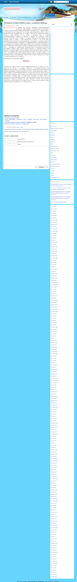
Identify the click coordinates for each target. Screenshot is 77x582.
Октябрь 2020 (54, 351)
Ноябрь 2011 (54, 547)
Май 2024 (53, 267)
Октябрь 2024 (54, 255)
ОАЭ (52, 153)
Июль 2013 (53, 505)
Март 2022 (53, 324)
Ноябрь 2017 (54, 429)
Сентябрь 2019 (54, 380)
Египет (45, 17)
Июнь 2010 (53, 570)
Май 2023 (53, 293)
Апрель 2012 (54, 539)
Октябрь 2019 (54, 378)
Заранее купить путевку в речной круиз (12, 129)
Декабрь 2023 (54, 278)
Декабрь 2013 (54, 494)
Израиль (51, 17)
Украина (53, 175)
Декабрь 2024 (54, 251)
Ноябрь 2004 (54, 576)
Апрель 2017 (54, 445)
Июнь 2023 (53, 291)
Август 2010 (54, 565)
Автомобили (13, 17)
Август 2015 (54, 465)
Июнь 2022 (53, 318)
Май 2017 (53, 443)
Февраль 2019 (54, 396)
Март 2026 (53, 217)
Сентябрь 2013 (54, 501)
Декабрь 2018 (54, 400)
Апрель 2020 (54, 365)
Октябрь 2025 (54, 229)
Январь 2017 (54, 452)
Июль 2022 (53, 316)
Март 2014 (53, 487)
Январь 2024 (54, 275)
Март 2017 (53, 447)
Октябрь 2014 (54, 476)
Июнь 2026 (53, 211)
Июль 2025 (53, 235)
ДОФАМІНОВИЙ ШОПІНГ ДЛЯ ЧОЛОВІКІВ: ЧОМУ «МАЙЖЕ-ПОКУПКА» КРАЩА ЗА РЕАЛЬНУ (61, 193)
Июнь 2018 (53, 414)
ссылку (22, 131)
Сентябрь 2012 (54, 527)
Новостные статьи (55, 150)
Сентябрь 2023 (54, 284)
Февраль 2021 (54, 342)
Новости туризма (55, 148)
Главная (5, 1)
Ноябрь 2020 (54, 349)
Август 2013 (54, 503)
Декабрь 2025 (54, 224)
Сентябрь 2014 (54, 478)
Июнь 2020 (53, 360)
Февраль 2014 (54, 489)
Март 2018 (53, 420)
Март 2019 (53, 394)
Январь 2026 (54, 222)
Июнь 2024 (53, 264)
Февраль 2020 (54, 369)
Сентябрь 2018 (54, 407)
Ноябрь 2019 (54, 376)
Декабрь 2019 (54, 374)
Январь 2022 (54, 329)
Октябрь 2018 (54, 405)
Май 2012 (53, 536)
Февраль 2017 (54, 449)
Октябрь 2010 (54, 561)
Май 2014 (53, 483)
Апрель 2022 (54, 322)
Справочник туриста (55, 164)
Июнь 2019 (53, 387)
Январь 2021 (54, 345)
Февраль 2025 (54, 246)
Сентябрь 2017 (54, 434)
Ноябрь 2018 (54, 402)
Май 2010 (53, 572)
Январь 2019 (54, 398)
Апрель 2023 (54, 295)
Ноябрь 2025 (54, 226)
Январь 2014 (54, 492)
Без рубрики (54, 130)
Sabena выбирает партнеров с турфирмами (17, 123)
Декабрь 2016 (54, 454)
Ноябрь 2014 (54, 474)
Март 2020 (53, 367)
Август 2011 (54, 554)
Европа (40, 17)
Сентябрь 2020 (54, 353)
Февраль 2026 (54, 220)
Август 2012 (54, 530)
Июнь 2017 (53, 440)
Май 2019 (53, 389)
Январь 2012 (54, 545)
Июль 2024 (53, 262)
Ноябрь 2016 (54, 456)
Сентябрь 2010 (54, 563)
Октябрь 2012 (54, 525)
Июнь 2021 (53, 336)
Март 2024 (53, 271)
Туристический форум (14, 1)
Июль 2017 (53, 438)
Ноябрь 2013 (54, 496)
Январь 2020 (54, 371)
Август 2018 (54, 409)
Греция (34, 17)
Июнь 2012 (53, 534)
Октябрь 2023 (54, 282)
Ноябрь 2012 (54, 523)
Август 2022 (54, 313)
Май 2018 (53, 416)
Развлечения (54, 159)
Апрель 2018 (54, 418)
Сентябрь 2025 (54, 231)
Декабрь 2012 (54, 521)
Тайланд (53, 170)
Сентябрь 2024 (54, 258)
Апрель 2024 (54, 269)
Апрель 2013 (54, 512)
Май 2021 (53, 338)
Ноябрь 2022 (54, 307)
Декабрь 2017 (54, 427)
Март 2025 (53, 244)
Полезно (53, 155)
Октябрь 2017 (54, 432)
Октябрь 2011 (54, 550)
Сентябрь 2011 (54, 552)
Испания (56, 17)
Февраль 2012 (54, 543)
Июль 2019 (53, 385)
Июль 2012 (53, 532)
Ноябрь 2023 (54, 280)
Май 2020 (53, 362)
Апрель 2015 (54, 467)
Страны (52, 168)
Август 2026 (54, 209)
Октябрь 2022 (54, 309)
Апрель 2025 (54, 242)
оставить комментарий (13, 131)
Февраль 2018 (54, 423)
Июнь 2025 (53, 238)
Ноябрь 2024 (54, 253)
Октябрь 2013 (54, 498)
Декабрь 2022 (54, 304)
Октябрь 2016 (54, 458)
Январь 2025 (54, 249)
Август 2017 (54, 436)
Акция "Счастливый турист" (24, 17)
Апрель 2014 (54, 485)
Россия (52, 161)
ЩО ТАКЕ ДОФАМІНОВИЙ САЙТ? (59, 202)
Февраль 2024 (54, 273)
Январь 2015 (54, 472)
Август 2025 (54, 233)
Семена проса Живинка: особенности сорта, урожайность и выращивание (61, 188)
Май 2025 (53, 240)
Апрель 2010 (54, 574)
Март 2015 (53, 469)
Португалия (53, 157)
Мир (61, 17)
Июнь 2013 (53, 507)
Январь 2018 (54, 425)
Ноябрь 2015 (54, 463)
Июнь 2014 (53, 481)
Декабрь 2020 (54, 347)
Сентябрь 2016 (54, 460)
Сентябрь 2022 (54, 311)
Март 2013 (53, 514)
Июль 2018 (53, 411)
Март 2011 (53, 556)
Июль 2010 (53, 567)
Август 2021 (54, 333)
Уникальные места (55, 177)
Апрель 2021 (54, 340)
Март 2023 (53, 298)
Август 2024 (54, 260)
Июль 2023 (53, 289)
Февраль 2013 (54, 516)
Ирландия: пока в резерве (12, 117)
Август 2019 (54, 382)
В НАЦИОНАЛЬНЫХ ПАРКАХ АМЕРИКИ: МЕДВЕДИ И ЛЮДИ (20, 122)
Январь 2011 (54, 559)
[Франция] (26, 60)
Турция (52, 173)
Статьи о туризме (55, 166)
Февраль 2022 (54, 327)
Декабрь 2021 (54, 331)
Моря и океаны (67, 17)
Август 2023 (54, 287)
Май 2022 (53, 320)
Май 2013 (53, 510)
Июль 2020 (53, 358)
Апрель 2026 (54, 215)
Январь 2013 (54, 518)
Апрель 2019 (54, 391)
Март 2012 (53, 541)
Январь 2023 (54, 302)
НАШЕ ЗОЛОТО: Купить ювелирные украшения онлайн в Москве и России (62, 184)
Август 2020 (54, 356)
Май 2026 (53, 213)
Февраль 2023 (54, 300)
